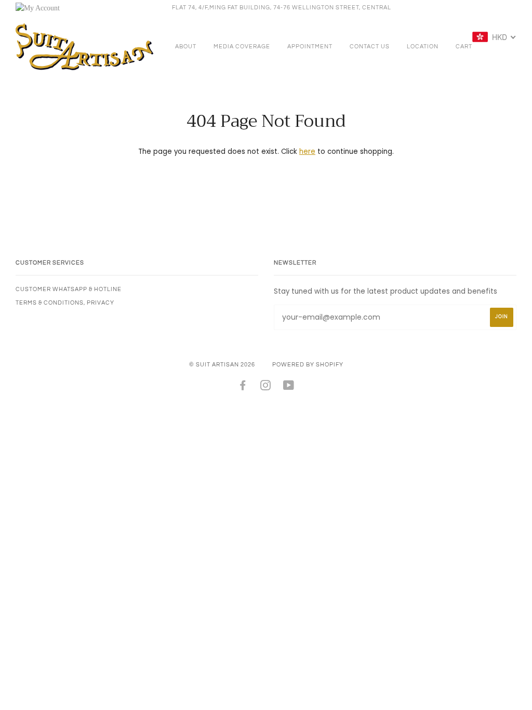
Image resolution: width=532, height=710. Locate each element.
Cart (464, 46)
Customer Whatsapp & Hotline (69, 289)
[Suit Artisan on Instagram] (265, 387)
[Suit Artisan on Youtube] (289, 387)
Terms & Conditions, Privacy (65, 303)
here (307, 151)
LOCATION (422, 46)
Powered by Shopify (307, 364)
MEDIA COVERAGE (242, 46)
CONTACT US (370, 46)
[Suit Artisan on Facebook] (242, 387)
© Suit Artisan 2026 (222, 364)
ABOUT (185, 46)
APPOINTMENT (309, 46)
